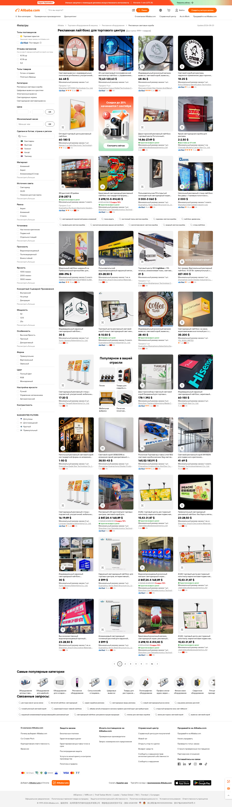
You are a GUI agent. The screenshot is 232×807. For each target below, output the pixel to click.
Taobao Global (127, 795)
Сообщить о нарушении (148, 761)
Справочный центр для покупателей (154, 733)
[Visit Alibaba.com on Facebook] (179, 764)
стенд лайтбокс (199, 225)
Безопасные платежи (69, 733)
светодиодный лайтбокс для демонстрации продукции (98, 715)
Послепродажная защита (71, 751)
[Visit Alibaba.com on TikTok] (206, 764)
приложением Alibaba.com (159, 783)
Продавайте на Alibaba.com (189, 733)
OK (49, 112)
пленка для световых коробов (138, 715)
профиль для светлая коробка (73, 225)
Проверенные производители (112, 736)
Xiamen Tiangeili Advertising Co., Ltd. (74, 403)
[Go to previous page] (114, 663)
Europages (155, 795)
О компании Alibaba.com (32, 728)
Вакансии (25, 749)
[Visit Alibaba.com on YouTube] (200, 764)
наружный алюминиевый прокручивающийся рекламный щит (45, 715)
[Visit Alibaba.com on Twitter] (189, 764)
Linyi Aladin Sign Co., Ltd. (188, 403)
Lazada (116, 795)
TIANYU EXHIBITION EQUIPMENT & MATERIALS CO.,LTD (76, 280)
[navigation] (36, 345)
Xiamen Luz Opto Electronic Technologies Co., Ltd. (76, 145)
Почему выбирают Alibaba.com (34, 733)
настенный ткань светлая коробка (135, 219)
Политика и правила (68, 764)
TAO (137, 795)
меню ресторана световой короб (170, 715)
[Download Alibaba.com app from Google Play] (202, 782)
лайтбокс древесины (192, 219)
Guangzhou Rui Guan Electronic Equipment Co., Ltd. (76, 208)
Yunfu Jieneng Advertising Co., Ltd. (73, 340)
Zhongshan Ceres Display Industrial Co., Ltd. (195, 280)
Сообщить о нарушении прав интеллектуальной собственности (153, 755)
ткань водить (109, 219)
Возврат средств (145, 749)
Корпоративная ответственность (35, 744)
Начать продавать (185, 739)
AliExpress (77, 795)
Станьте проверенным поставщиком (193, 749)
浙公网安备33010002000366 (159, 803)
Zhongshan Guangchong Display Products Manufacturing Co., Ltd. (116, 466)
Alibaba (61, 25)
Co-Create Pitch (27, 739)
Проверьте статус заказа (188, 744)
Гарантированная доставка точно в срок (75, 745)
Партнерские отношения (188, 754)
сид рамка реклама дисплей (188, 703)
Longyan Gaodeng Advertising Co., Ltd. (75, 523)
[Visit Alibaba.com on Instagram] (195, 764)
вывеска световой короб (200, 715)
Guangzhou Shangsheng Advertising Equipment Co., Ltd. (155, 346)
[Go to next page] (157, 663)
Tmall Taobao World (103, 795)
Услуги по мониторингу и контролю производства (75, 757)
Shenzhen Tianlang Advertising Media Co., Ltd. (155, 403)
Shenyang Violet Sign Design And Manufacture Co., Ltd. (155, 88)
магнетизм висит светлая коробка (144, 225)
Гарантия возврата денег (70, 739)
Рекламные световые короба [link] (141, 25)
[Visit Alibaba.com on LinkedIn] (184, 764)
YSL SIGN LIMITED (186, 340)
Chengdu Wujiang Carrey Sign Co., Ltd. (194, 147)
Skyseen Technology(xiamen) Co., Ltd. (193, 466)
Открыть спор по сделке (149, 744)
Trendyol (144, 795)
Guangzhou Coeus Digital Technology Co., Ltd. (116, 88)
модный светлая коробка (175, 225)
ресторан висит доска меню (32, 703)
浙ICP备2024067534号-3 (184, 803)
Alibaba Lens (35, 783)
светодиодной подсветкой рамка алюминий (79, 219)
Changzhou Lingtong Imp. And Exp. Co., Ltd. (155, 466)
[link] (228, 781)
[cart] (169, 11)
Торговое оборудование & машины (83, 25)
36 (152, 664)
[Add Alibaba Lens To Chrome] (61, 782)
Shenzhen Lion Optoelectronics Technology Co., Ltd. (116, 209)
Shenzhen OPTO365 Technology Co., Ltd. (76, 88)
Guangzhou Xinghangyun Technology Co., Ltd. (155, 283)
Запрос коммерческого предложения (115, 741)
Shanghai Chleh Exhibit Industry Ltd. (193, 205)
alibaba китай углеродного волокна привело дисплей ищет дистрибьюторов (119, 709)
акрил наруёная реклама (94, 703)
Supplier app (122, 783)
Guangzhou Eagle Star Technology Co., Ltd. (76, 466)
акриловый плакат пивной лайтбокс (68, 709)
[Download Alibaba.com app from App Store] (182, 782)
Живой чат (142, 739)
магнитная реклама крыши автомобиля (108, 225)
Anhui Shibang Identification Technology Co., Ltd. (195, 84)
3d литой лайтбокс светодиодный (64, 703)
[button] (133, 10)
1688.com (88, 795)
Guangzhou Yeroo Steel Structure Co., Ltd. (155, 205)
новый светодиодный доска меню (156, 703)
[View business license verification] (140, 803)
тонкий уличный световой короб (33, 709)
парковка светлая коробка (166, 219)
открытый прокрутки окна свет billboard (171, 709)
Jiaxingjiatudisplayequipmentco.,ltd (153, 147)
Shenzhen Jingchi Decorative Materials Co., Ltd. (116, 280)
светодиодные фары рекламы (123, 703)
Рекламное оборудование (113, 25)
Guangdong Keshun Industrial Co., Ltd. (114, 342)
